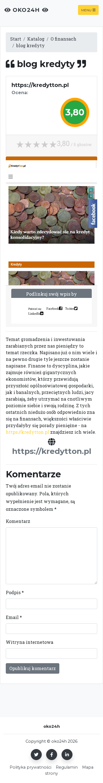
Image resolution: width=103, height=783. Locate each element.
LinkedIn (34, 313)
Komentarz (18, 521)
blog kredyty (30, 45)
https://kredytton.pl (27, 432)
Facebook (52, 308)
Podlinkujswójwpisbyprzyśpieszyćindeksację (51, 297)
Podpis (15, 592)
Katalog (35, 39)
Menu (86, 10)
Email (14, 617)
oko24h (26, 10)
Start (15, 39)
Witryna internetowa (29, 642)
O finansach (63, 39)
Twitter (69, 308)
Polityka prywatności (30, 767)
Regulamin (67, 767)
